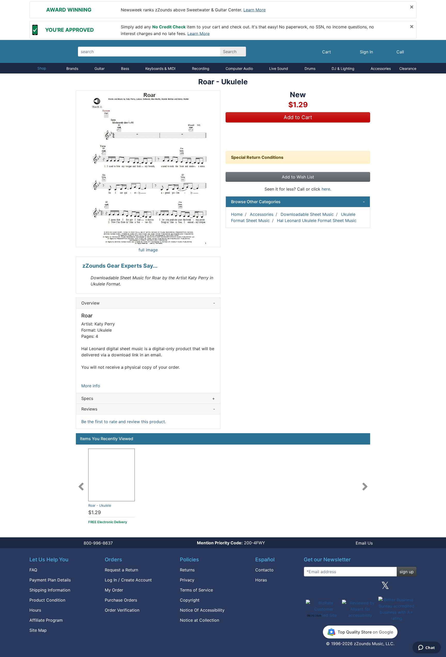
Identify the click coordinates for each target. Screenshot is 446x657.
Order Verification (122, 610)
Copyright (190, 600)
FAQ (33, 569)
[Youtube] (411, 587)
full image (148, 249)
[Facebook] (335, 587)
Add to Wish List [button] (298, 176)
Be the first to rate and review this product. (123, 421)
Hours (35, 610)
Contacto (264, 569)
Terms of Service (196, 590)
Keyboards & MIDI (160, 68)
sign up (407, 571)
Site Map (38, 630)
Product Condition (47, 600)
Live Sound (278, 68)
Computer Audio (239, 68)
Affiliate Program (46, 620)
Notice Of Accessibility (202, 610)
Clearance (407, 68)
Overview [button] (148, 303)
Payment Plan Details (50, 579)
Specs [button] (148, 398)
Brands (72, 68)
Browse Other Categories (298, 202)
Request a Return (121, 569)
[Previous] (81, 483)
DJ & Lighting (343, 68)
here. (326, 189)
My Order (114, 590)
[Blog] (310, 587)
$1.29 (94, 512)
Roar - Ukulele (99, 505)
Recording (200, 68)
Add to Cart (298, 117)
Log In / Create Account (128, 579)
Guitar (99, 68)
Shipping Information (49, 590)
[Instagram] (360, 587)
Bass (125, 68)
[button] (148, 169)
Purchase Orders (121, 600)
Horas (261, 579)
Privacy (187, 579)
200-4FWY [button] (231, 542)
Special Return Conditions (257, 157)
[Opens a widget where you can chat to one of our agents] (426, 648)
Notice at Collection (199, 620)
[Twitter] (385, 587)
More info (90, 385)
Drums (310, 68)
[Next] (365, 483)
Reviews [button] (148, 409)
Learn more (254, 9)
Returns (187, 569)
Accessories (381, 68)
